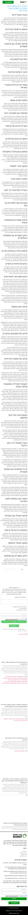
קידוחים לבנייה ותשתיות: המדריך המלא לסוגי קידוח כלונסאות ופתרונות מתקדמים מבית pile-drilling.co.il (14, 780)
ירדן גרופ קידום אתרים (14, 908)
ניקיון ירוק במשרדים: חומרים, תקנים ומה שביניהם (15, 875)
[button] (17, 2)
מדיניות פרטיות (14, 619)
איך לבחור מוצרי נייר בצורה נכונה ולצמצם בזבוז (16, 878)
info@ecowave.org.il (14, 913)
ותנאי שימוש (8, 619)
